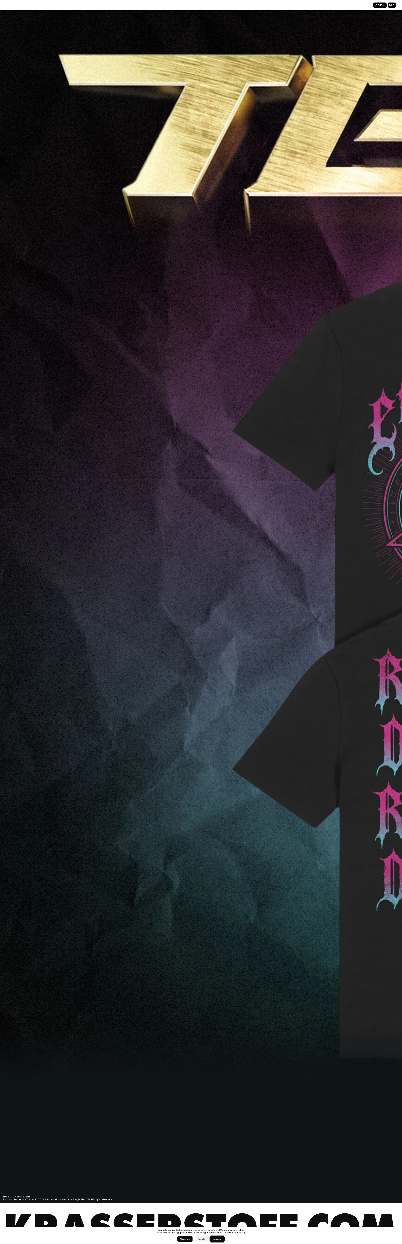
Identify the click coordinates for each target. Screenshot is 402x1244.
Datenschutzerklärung (234, 1232)
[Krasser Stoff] (15, 5)
